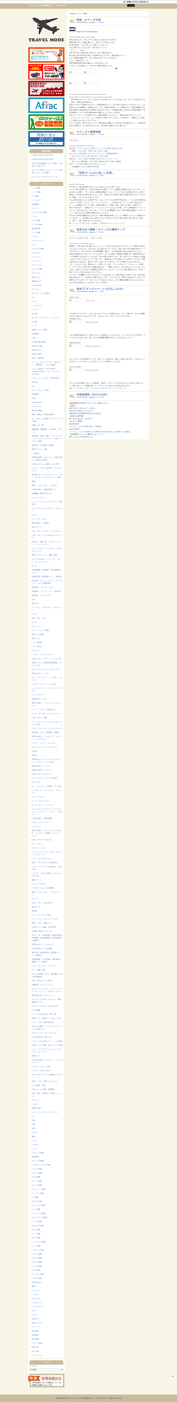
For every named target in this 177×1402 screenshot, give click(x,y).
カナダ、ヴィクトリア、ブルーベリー (46, 669)
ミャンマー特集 (38, 1193)
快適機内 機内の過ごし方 (42, 493)
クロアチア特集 (38, 249)
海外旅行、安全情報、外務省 (43, 445)
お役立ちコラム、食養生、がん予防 (45, 464)
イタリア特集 (37, 1343)
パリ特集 (35, 1197)
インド (34, 326)
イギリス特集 (37, 1258)
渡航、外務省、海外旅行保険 (43, 414)
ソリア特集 (36, 233)
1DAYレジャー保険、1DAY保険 (44, 927)
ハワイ (34, 216)
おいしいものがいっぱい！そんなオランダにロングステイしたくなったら (99, 388)
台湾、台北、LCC (38, 618)
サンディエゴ (37, 265)
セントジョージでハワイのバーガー (45, 177)
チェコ (34, 622)
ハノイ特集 (36, 192)
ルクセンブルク (38, 241)
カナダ (34, 515)
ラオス (34, 1311)
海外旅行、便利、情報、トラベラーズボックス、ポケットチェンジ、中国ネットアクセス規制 (47, 438)
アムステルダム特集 (39, 212)
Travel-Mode (37, 285)
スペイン (35, 208)
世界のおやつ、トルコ (40, 673)
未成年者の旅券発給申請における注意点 (86, 413)
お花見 (34, 751)
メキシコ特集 (37, 1254)
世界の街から (37, 1282)
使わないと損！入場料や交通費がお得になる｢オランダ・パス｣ (94, 159)
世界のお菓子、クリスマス (42, 770)
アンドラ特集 (37, 1222)
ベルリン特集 (37, 269)
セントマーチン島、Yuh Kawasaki (45, 1006)
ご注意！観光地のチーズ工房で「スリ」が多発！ (89, 283)
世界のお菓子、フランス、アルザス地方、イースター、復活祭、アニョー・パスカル (47, 833)
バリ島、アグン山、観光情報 (43, 888)
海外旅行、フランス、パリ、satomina (46, 591)
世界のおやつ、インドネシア (43, 944)
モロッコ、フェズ (38, 848)
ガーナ (34, 1132)
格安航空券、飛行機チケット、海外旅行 (47, 576)
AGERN (35, 382)
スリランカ (36, 273)
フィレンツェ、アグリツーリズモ (44, 919)
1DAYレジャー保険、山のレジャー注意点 (47, 1045)
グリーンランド (38, 695)
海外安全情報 (37, 410)
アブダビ (35, 1145)
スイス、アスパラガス (40, 801)
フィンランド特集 (38, 1205)
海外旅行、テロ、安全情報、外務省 (45, 732)
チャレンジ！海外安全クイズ (82, 437)
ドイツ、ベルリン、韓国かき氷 (44, 710)
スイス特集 (36, 1209)
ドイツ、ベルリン (38, 797)
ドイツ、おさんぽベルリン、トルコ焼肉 (47, 1041)
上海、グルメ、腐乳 (39, 718)
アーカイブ (34, 1366)
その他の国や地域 (38, 342)
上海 (33, 338)
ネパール (35, 289)
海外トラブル (37, 1323)
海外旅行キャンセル (39, 699)
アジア (34, 614)
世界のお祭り (37, 1108)
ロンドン (35, 899)
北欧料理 (35, 394)
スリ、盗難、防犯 (38, 970)
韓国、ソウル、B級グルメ (42, 923)
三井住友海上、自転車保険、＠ (44, 489)
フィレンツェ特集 (38, 1189)
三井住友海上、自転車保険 (42, 818)
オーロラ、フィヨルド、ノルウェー (45, 317)
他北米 (34, 755)
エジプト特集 (37, 1185)
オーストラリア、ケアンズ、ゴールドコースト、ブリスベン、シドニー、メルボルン (47, 811)
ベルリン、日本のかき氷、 (42, 1070)
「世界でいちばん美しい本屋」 (95, 172)
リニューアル (37, 1355)
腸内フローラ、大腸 (39, 449)
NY (33, 386)
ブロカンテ (36, 650)
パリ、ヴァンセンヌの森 (41, 915)
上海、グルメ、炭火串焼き (42, 903)
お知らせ (35, 1319)
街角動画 (35, 204)
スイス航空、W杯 (38, 1085)
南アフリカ (36, 907)
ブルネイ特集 (37, 1201)
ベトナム (35, 1294)
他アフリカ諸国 (38, 634)
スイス (34, 1315)
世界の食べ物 (37, 346)
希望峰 (34, 911)
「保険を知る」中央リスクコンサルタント (136, 2)
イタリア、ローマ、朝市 (41, 1066)
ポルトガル (36, 1298)
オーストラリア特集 (39, 1217)
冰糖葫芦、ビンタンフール (42, 985)
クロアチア (36, 253)
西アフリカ (36, 638)
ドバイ (34, 1140)
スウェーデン (37, 406)
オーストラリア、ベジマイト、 (44, 805)
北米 (33, 1120)
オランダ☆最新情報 (88, 131)
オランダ (35, 1100)
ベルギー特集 (37, 1278)
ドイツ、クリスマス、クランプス (44, 1112)
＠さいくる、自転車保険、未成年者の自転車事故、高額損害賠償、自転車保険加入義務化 (47, 937)
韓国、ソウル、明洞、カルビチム (44, 1081)
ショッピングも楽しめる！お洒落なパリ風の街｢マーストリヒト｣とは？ (98, 223)
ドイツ (34, 245)
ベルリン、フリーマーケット (43, 655)
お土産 (34, 322)
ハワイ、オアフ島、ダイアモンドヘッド (47, 714)
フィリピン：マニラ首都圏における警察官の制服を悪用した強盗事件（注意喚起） (100, 432)
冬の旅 (34, 314)
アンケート (36, 1327)
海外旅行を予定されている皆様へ (83, 408)
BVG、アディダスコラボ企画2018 (45, 863)
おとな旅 (35, 1351)
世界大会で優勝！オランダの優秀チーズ (100, 229)
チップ (34, 566)
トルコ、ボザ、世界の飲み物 (43, 1022)
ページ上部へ (173, 1376)
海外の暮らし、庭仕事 (40, 523)
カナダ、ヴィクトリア (40, 822)
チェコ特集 (36, 1230)
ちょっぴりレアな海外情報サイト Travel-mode (47, 5)
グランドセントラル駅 (40, 390)
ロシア (34, 301)
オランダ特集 (37, 1262)
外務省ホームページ (87, 403)
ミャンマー (36, 1290)
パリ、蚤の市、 (38, 646)
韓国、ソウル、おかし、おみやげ (44, 485)
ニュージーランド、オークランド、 (45, 747)
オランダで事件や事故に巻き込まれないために (88, 164)
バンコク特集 (37, 224)
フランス (35, 237)
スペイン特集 (37, 1173)
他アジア (35, 603)
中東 (33, 1124)
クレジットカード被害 (40, 630)
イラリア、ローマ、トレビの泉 (44, 684)
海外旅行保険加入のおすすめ (81, 411)
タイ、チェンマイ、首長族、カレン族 (46, 786)
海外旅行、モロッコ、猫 (41, 595)
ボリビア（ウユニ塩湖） (41, 293)
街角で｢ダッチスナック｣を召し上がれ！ (101, 288)
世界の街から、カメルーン (42, 766)
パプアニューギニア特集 (41, 1165)
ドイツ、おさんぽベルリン (42, 859)
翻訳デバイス (37, 880)
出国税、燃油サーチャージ (42, 931)
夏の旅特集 (36, 228)
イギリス (35, 309)
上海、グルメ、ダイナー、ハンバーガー (47, 659)
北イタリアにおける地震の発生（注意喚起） (86, 426)
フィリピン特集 (38, 1274)
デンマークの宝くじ (39, 884)
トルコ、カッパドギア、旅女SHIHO (45, 378)
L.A (33, 1116)
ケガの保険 (36, 1010)
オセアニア (36, 782)
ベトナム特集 (37, 1266)
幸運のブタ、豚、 (38, 425)
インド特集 (36, 1234)
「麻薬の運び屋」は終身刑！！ (83, 419)
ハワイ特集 (36, 220)
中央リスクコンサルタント (42, 774)
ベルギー (35, 1104)
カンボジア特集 (38, 1226)
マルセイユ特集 (38, 1153)
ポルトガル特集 (38, 1161)
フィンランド (37, 261)
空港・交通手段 (38, 358)
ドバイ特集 (36, 1246)
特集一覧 (35, 1347)
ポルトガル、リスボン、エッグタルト (46, 531)
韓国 (33, 481)
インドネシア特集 (38, 1213)
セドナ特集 (36, 1238)
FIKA (34, 398)
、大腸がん (36, 453)
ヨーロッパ (36, 826)
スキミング (36, 626)
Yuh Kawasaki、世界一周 (41, 1037)
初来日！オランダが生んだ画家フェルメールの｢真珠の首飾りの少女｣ (97, 148)
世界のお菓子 (37, 354)
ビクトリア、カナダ (39, 519)
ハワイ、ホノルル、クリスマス (44, 966)
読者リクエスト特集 (39, 330)
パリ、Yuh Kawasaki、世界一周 (44, 1014)
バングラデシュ (38, 1306)
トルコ (34, 1149)
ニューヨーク (37, 305)
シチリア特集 (37, 1169)
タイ (33, 297)
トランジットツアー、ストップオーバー (47, 728)
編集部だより (37, 281)
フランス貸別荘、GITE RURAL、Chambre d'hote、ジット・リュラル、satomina (46, 371)
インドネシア (37, 200)
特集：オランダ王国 (88, 19)
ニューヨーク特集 (38, 1242)
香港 (33, 1286)
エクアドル (36, 257)
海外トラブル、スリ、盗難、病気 (44, 555)
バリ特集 (35, 196)
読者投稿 (35, 1335)
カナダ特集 (36, 1270)
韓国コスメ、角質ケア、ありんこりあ (46, 1018)
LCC (33, 599)
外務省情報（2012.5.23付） (92, 394)
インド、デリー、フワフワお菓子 (44, 778)
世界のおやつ (37, 350)
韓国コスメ (36, 1056)
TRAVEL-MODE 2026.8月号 (42, 155)
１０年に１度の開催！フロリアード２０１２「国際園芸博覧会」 (95, 154)
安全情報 (35, 1331)
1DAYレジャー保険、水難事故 (43, 1089)
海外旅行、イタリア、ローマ (43, 587)
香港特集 (35, 1157)
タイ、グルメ (37, 844)
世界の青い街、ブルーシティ (43, 995)
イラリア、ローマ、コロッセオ (44, 743)
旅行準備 (35, 1339)
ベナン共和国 (37, 642)
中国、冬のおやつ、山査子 (42, 981)
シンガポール (37, 1303)
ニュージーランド (38, 497)
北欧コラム (36, 277)
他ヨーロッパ (37, 527)
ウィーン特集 (37, 1181)
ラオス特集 (36, 1177)
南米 (33, 1136)
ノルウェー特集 (38, 1250)
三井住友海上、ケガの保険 (42, 948)
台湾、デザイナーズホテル (42, 840)
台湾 (33, 1128)
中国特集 (35, 334)
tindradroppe (37, 402)
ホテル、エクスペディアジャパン (44, 1033)
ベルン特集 (36, 188)
